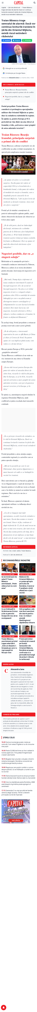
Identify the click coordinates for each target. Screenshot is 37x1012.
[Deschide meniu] (3, 3)
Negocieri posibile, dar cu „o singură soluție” (17, 97)
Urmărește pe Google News (15, 73)
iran (10, 551)
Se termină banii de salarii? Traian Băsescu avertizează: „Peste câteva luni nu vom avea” (9, 582)
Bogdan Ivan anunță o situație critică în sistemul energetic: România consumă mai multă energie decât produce (18, 761)
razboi (19, 551)
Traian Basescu (26, 551)
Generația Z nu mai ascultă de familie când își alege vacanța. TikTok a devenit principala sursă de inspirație (17, 792)
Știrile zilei (9, 737)
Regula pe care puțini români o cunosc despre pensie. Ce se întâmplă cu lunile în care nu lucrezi (18, 769)
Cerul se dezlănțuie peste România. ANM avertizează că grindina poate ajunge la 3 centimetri (18, 784)
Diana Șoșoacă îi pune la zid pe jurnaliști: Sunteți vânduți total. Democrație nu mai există (18, 777)
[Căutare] (34, 2)
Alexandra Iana (14, 78)
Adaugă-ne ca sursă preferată (16, 68)
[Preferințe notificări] (3, 1007)
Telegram (17, 40)
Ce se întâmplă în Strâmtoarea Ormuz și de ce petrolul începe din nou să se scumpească (10, 613)
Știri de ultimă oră (16, 555)
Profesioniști (24, 636)
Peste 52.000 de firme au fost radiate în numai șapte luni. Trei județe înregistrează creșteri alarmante (18, 753)
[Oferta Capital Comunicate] (18, 811)
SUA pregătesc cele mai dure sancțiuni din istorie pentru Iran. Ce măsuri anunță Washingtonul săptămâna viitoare (27, 616)
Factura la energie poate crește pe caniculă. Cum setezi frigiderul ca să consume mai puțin (18, 744)
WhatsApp (28, 40)
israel (14, 551)
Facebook (7, 40)
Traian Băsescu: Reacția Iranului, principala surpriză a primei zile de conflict (19, 91)
